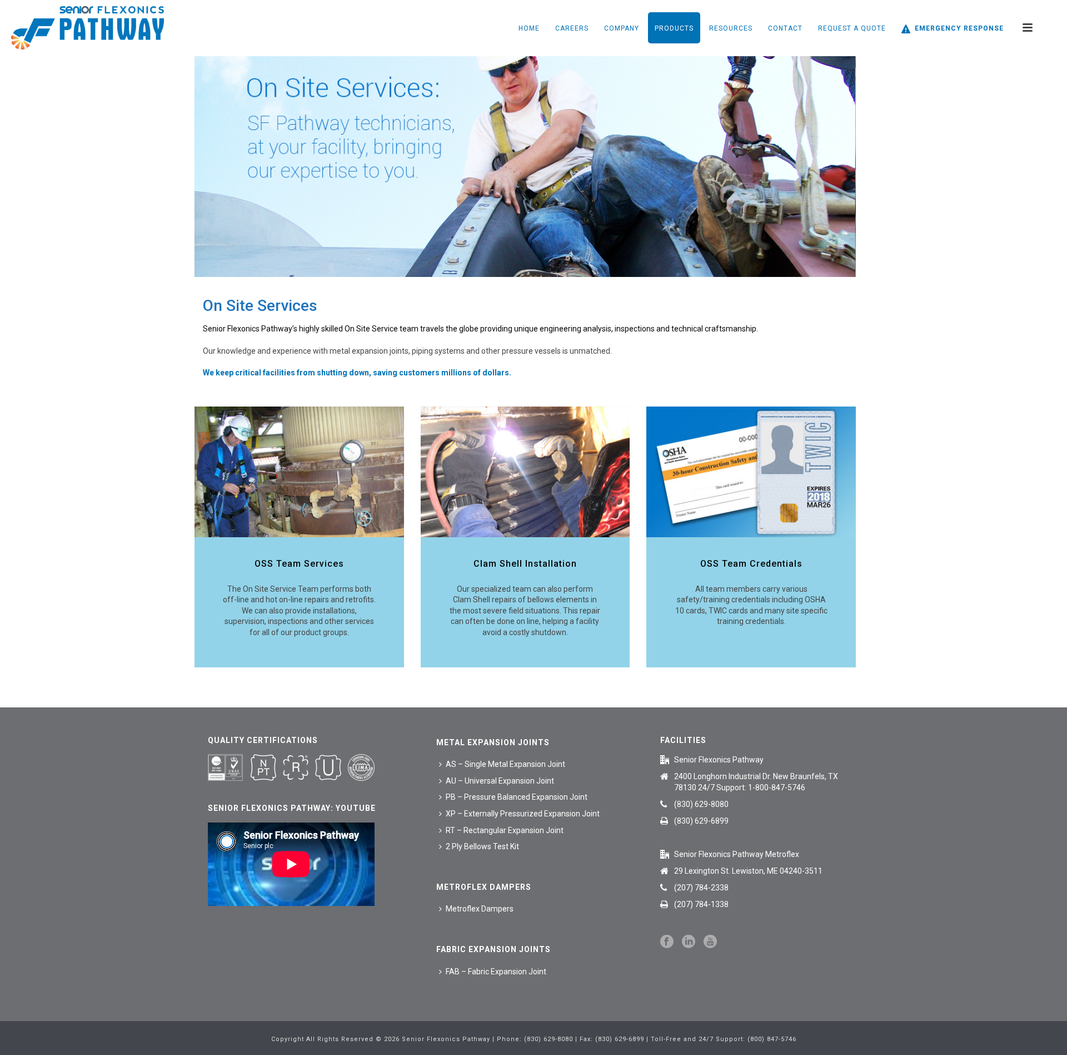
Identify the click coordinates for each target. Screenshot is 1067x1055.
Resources (730, 28)
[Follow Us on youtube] (710, 942)
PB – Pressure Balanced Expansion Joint (516, 797)
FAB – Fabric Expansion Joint (496, 971)
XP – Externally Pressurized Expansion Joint (523, 813)
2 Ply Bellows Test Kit (482, 846)
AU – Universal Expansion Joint (500, 780)
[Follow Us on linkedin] (688, 942)
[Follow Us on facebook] (667, 942)
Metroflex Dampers (479, 908)
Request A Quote (852, 28)
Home (529, 28)
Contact (785, 28)
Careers (572, 28)
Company (621, 28)
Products (674, 28)
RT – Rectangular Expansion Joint (505, 830)
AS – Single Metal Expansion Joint (505, 764)
